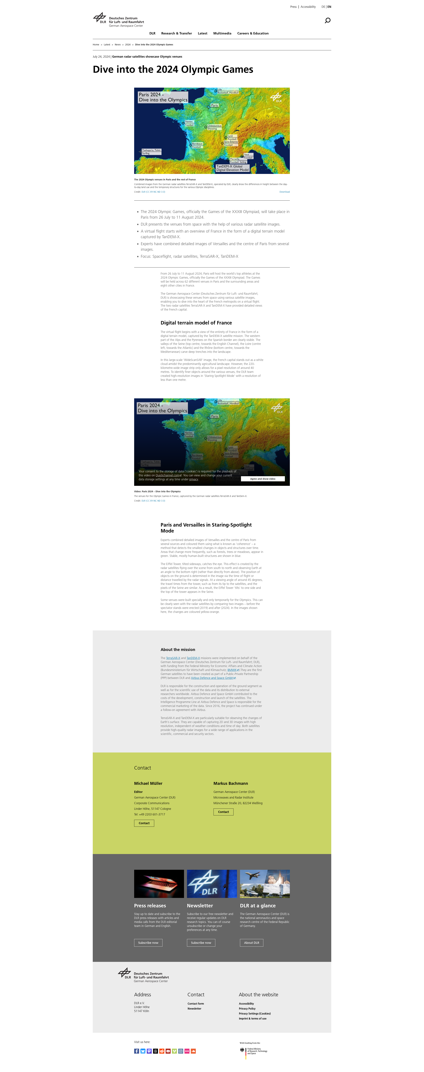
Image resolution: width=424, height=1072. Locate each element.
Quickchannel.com (167, 475)
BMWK (232, 670)
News (118, 44)
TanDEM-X (193, 658)
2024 (128, 44)
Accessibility (308, 7)
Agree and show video (262, 478)
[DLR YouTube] (168, 1052)
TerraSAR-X (173, 658)
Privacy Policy (247, 1008)
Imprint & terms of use (252, 1018)
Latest (202, 33)
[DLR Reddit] (161, 1052)
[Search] (328, 20)
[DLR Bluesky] (142, 1052)
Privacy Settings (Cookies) (255, 1013)
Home (96, 44)
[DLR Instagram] (180, 1052)
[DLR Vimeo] (174, 1052)
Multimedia (222, 33)
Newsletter (194, 1008)
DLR (152, 33)
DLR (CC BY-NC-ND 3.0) (153, 191)
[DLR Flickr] (187, 1052)
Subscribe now (148, 943)
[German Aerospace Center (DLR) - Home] (120, 19)
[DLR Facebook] (136, 1052)
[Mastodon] (149, 1052)
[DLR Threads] (155, 1052)
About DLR (251, 943)
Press (293, 7)
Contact (144, 823)
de (323, 7)
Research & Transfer (176, 33)
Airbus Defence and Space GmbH (212, 678)
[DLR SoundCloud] (193, 1052)
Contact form (196, 1003)
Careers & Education (253, 33)
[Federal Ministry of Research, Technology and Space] (258, 1063)
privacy (193, 479)
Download (285, 191)
